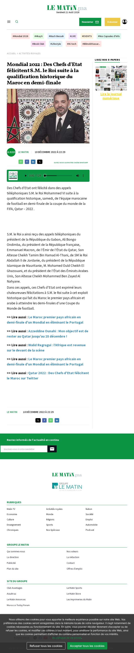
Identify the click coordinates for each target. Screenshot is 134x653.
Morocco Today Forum (18, 605)
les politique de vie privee (66, 637)
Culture (10, 519)
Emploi (89, 519)
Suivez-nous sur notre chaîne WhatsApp (71, 163)
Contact (71, 562)
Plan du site (12, 568)
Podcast (90, 529)
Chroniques (12, 529)
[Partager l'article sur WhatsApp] (20, 162)
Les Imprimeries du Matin (79, 599)
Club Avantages (14, 587)
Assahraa (11, 593)
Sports (49, 524)
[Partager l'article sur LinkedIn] (33, 162)
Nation (89, 509)
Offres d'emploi (74, 568)
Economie (12, 514)
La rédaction (73, 557)
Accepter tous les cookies (87, 646)
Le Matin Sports (74, 587)
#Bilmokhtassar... (91, 43)
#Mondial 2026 (20, 36)
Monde (49, 514)
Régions (50, 519)
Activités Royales (30, 53)
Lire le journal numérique (111, 96)
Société (89, 514)
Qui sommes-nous (16, 551)
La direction (13, 557)
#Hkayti (39, 36)
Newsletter (88, 22)
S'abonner (112, 22)
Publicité (11, 562)
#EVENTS (87, 36)
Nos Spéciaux (53, 529)
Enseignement (14, 524)
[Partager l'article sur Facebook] (27, 162)
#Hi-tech (71, 43)
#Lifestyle (55, 43)
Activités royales (54, 509)
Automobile (91, 524)
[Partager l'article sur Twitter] (39, 162)
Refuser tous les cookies (46, 646)
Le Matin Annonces (16, 599)
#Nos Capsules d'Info (109, 36)
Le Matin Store (74, 593)
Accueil (11, 53)
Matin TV (11, 509)
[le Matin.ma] (67, 7)
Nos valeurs (72, 551)
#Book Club (38, 43)
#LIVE (73, 36)
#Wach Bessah (56, 36)
